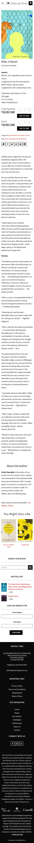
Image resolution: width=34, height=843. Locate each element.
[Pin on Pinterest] (20, 144)
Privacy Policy (17, 686)
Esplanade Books (21, 139)
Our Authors (17, 716)
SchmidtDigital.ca (20, 840)
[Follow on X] (21, 744)
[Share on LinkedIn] (25, 144)
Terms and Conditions (17, 689)
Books (17, 713)
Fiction (27, 135)
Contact (17, 730)
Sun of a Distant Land (8, 546)
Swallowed (25, 545)
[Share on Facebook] (8, 144)
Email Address (17, 612)
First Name (17, 622)
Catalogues (17, 719)
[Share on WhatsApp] (3, 144)
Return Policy (17, 696)
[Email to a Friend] (16, 144)
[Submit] (30, 567)
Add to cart (24, 116)
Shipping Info (17, 692)
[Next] (32, 535)
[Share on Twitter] (12, 144)
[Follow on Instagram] (17, 744)
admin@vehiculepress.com (17, 670)
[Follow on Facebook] (13, 744)
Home (17, 709)
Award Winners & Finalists (17, 135)
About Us (17, 726)
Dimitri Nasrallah (10, 139)
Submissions (17, 723)
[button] (2, 3)
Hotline (10, 505)
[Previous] (1, 535)
